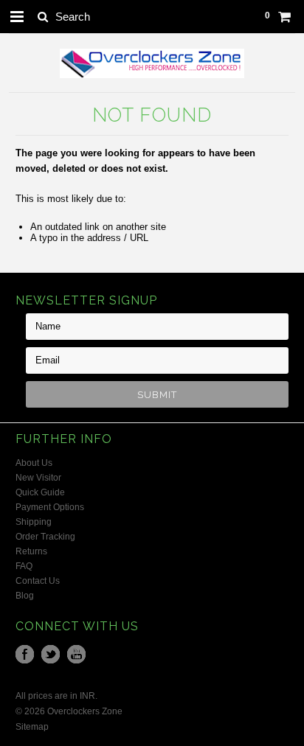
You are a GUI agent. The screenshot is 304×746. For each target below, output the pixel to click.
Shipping (33, 522)
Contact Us (37, 581)
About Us (33, 463)
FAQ (23, 566)
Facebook (24, 654)
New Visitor (38, 478)
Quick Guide (40, 492)
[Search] (42, 16)
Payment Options (49, 507)
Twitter (50, 654)
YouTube (76, 654)
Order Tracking (45, 536)
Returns (31, 551)
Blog (24, 595)
